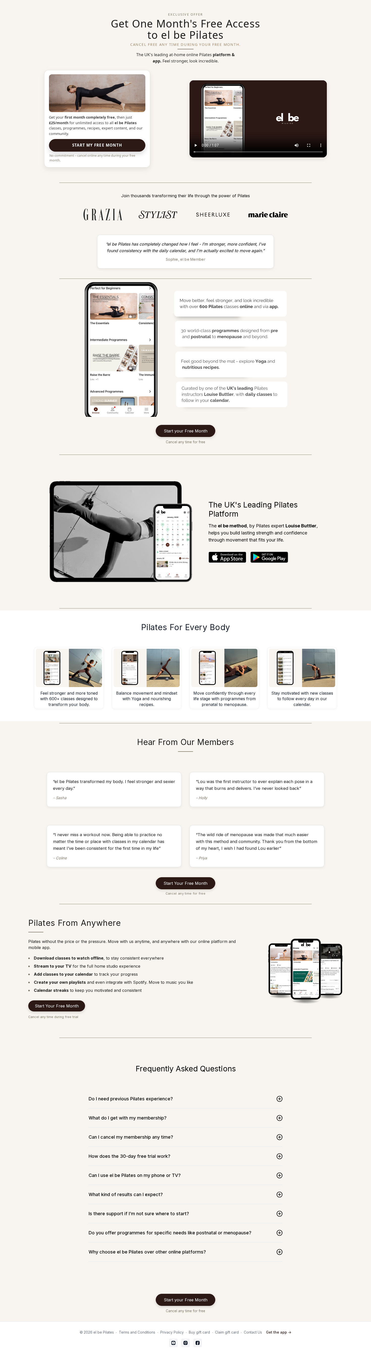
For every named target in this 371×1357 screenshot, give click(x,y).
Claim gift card (227, 1332)
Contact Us (253, 1332)
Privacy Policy (172, 1332)
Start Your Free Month (185, 883)
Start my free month (97, 145)
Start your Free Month (185, 430)
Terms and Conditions (137, 1332)
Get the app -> (278, 1332)
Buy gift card (199, 1332)
